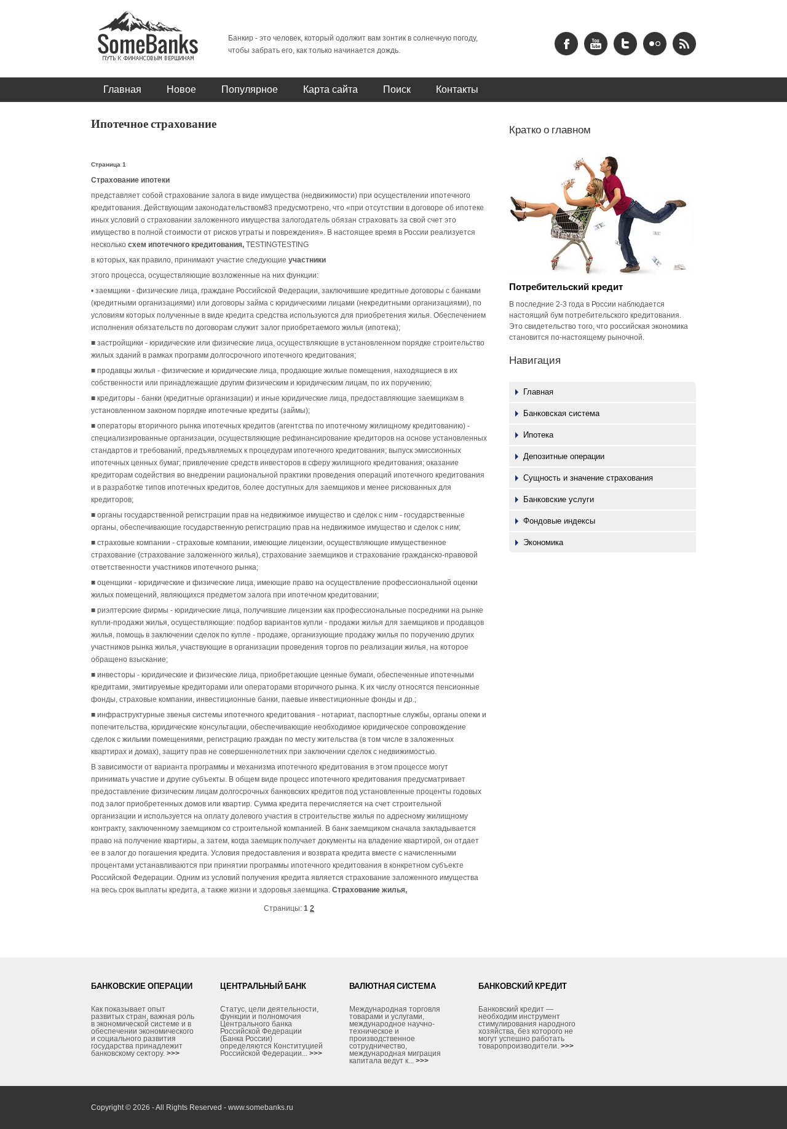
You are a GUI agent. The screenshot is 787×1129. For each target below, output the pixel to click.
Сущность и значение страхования (588, 477)
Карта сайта (330, 89)
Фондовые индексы (559, 520)
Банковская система (561, 413)
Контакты (457, 89)
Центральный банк (263, 985)
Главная (122, 89)
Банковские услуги (558, 499)
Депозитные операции (563, 456)
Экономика (543, 542)
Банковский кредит (522, 985)
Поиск (397, 89)
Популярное (249, 89)
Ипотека (538, 434)
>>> (173, 1053)
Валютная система (392, 985)
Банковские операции (141, 985)
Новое (181, 89)
